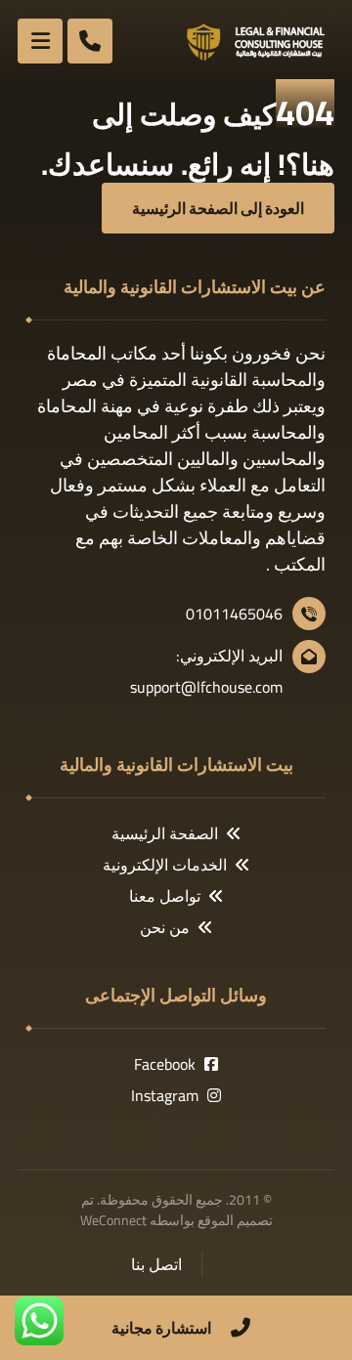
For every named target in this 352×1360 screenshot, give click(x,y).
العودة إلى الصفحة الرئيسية (218, 208)
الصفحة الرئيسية (164, 833)
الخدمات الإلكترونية (165, 864)
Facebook (165, 1064)
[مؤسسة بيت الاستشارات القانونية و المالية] (256, 41)
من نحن (165, 927)
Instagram (164, 1095)
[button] (40, 41)
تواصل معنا (164, 896)
